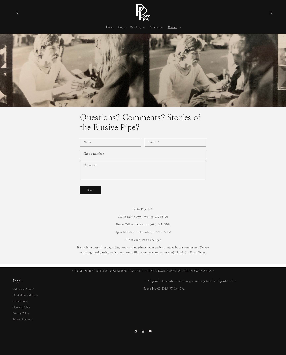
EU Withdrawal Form (25, 295)
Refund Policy (21, 301)
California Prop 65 (23, 289)
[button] (16, 12)
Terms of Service (22, 319)
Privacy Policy (21, 313)
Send (90, 190)
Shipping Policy (22, 307)
